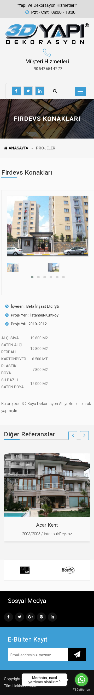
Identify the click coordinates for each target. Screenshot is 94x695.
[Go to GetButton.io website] (81, 689)
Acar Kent (47, 525)
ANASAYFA (18, 148)
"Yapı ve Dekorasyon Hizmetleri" (47, 5)
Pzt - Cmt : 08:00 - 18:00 (53, 12)
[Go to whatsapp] (81, 679)
